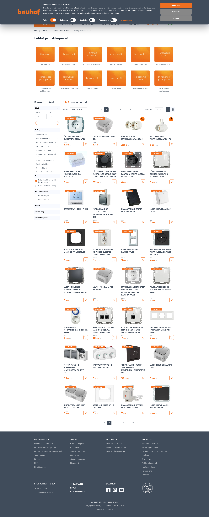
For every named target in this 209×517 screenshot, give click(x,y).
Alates (38, 112)
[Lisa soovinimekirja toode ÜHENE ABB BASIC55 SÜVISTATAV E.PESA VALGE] (65, 131)
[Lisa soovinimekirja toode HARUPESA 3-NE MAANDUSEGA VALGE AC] (151, 131)
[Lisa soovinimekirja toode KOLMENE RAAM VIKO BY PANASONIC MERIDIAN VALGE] (151, 322)
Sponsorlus (146, 475)
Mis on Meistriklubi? (114, 443)
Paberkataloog (77, 492)
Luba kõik (176, 5)
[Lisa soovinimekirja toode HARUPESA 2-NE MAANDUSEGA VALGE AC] (123, 131)
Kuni (50, 112)
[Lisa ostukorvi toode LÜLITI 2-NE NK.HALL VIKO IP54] (171, 378)
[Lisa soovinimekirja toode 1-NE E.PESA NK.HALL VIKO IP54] (94, 131)
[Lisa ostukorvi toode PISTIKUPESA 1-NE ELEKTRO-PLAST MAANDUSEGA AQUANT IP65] (114, 222)
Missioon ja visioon (150, 443)
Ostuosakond (147, 459)
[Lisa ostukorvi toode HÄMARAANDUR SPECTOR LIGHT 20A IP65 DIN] (143, 413)
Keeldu (176, 18)
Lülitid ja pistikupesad (82, 31)
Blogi (73, 488)
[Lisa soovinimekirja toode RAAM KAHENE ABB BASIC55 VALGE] (123, 244)
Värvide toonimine (77, 459)
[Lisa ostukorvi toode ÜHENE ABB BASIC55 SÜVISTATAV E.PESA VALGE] (85, 144)
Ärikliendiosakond (149, 463)
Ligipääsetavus (40, 467)
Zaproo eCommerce (104, 509)
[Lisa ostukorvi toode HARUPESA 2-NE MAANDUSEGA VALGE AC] (143, 144)
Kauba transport (77, 443)
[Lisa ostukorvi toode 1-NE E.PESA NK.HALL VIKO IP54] (114, 144)
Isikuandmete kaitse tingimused (155, 451)
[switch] (73, 20)
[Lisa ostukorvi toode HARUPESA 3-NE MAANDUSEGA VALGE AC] (171, 144)
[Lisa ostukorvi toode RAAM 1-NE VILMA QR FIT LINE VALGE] (114, 413)
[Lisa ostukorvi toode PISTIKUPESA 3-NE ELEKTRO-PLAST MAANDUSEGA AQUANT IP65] (85, 378)
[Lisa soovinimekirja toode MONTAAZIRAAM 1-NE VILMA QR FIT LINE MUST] (65, 244)
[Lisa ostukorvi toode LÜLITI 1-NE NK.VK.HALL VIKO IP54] (114, 300)
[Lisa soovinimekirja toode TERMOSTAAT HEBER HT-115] (65, 204)
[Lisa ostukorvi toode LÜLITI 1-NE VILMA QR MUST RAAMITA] (171, 413)
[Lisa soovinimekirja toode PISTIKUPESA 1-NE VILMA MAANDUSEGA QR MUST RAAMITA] (151, 244)
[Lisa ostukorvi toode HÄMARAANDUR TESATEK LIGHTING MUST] (143, 222)
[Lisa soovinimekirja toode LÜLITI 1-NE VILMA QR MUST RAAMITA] (151, 400)
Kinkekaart (74, 463)
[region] (119, 265)
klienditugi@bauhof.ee (45, 492)
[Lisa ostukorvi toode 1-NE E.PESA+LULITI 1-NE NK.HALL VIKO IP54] (85, 413)
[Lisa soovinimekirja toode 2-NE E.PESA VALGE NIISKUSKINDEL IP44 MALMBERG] (65, 166)
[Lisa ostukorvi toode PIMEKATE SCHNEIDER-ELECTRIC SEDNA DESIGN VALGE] (171, 300)
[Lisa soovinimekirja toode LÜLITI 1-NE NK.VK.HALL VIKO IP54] (94, 282)
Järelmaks (38, 459)
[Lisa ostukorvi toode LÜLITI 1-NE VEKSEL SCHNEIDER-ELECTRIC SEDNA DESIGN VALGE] (171, 182)
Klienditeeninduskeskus (44, 443)
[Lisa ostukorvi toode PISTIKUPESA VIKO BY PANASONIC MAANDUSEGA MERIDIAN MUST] (143, 182)
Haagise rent (75, 447)
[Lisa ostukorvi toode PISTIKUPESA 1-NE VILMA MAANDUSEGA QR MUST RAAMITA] (171, 259)
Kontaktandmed (148, 467)
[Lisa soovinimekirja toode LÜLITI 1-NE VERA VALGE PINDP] (151, 204)
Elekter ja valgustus (61, 31)
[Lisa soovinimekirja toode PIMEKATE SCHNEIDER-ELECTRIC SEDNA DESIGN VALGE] (151, 282)
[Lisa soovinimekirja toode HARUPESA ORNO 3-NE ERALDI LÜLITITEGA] (94, 360)
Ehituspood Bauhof (42, 31)
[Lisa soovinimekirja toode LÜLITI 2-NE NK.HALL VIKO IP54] (151, 360)
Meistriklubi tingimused (115, 451)
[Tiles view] (168, 109)
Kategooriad (39, 130)
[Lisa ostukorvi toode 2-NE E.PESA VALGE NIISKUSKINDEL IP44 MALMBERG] (85, 182)
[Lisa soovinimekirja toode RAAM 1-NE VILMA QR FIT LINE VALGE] (94, 400)
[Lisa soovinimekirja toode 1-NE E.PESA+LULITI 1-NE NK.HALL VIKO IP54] (65, 400)
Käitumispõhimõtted (150, 447)
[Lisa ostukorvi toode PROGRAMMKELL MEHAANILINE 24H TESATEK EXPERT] (85, 337)
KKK (36, 463)
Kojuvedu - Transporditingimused (48, 451)
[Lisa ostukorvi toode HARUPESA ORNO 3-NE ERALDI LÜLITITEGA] (114, 378)
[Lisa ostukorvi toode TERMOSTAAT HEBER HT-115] (85, 222)
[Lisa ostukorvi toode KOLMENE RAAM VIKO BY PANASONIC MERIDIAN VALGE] (171, 337)
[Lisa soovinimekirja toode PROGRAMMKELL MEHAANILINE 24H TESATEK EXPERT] (65, 322)
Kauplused (78, 484)
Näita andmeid (126, 20)
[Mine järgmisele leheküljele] (135, 109)
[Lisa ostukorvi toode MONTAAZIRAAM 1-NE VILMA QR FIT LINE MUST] (85, 259)
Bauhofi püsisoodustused (116, 447)
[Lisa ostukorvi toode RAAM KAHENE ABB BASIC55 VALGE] (143, 259)
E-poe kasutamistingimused (45, 447)
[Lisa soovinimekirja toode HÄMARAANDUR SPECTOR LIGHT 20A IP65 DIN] (123, 400)
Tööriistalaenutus (77, 451)
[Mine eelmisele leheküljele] (97, 109)
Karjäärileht (147, 471)
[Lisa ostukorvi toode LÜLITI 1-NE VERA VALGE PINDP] (171, 222)
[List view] (172, 109)
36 (130, 109)
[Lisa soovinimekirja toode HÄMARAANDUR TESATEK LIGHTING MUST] (123, 204)
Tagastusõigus (40, 455)
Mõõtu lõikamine (77, 455)
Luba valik (176, 12)
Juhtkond (145, 455)
